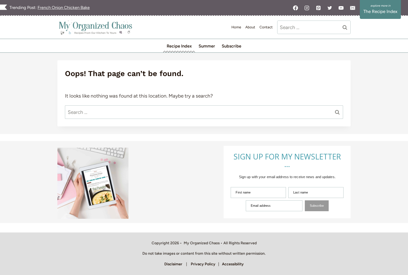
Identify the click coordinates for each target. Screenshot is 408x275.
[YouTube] (341, 8)
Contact (266, 27)
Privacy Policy (203, 264)
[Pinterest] (318, 8)
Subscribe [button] (231, 46)
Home (236, 27)
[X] (330, 8)
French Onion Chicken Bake (64, 7)
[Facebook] (296, 8)
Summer (207, 46)
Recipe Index (179, 46)
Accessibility (233, 264)
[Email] (352, 8)
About (250, 27)
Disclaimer (173, 264)
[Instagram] (307, 8)
